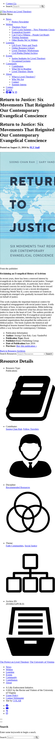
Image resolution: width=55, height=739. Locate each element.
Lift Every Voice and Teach (24, 45)
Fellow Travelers (31, 429)
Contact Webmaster (15, 698)
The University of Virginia (42, 662)
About (9, 74)
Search (9, 6)
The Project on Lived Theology (14, 662)
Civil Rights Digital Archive (25, 53)
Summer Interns (19, 84)
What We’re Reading (21, 69)
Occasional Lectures (21, 61)
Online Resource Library (23, 48)
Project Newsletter (20, 22)
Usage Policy (12, 695)
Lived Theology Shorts (22, 71)
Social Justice (31, 546)
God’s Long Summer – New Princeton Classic (33, 29)
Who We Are (18, 79)
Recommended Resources (18, 487)
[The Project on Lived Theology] (16, 11)
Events (9, 56)
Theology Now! (19, 27)
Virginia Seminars (20, 37)
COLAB (17, 700)
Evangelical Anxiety (21, 32)
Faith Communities (14, 546)
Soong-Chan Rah (14, 429)
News (8, 19)
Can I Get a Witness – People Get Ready (30, 35)
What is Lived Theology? (23, 77)
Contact (15, 82)
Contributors (17, 66)
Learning (10, 42)
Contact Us (11, 3)
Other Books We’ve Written (25, 40)
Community (11, 63)
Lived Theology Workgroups (25, 50)
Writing (9, 24)
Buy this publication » (26, 346)
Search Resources (8, 353)
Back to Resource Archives (12, 351)
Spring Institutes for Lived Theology (28, 58)
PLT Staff (35, 147)
